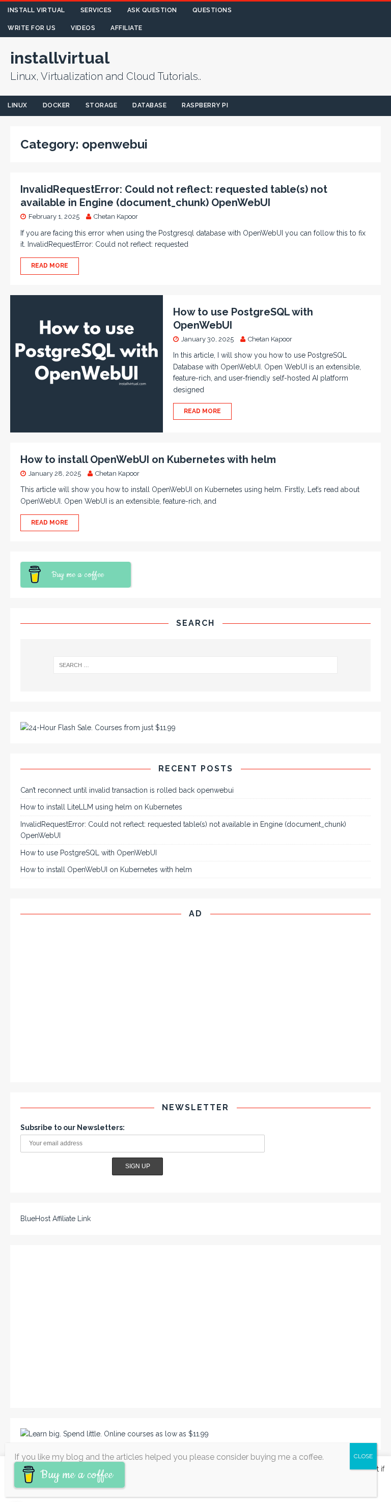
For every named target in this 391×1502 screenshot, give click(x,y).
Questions (212, 10)
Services (96, 10)
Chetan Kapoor (116, 216)
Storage (102, 105)
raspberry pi (205, 105)
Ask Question (152, 10)
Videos (83, 28)
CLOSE (363, 1456)
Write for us (31, 28)
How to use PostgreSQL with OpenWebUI (88, 853)
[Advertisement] (195, 1001)
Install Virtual (36, 10)
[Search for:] (195, 665)
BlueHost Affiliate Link (55, 1219)
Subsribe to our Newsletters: (72, 1127)
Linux (17, 105)
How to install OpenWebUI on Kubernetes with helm (148, 459)
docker (56, 105)
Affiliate (126, 28)
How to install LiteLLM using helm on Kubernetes (101, 807)
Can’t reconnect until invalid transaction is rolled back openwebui (127, 790)
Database (149, 105)
